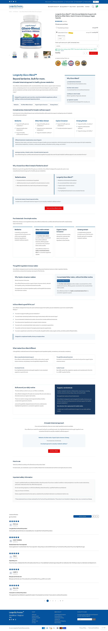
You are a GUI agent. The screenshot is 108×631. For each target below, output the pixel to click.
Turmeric (34, 619)
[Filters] (93, 516)
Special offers (80, 6)
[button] (58, 21)
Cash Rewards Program (60, 614)
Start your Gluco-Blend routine (54, 208)
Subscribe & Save (65, 32)
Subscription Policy (59, 617)
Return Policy (58, 622)
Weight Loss (35, 621)
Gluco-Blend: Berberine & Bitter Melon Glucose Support (31, 11)
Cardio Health (35, 616)
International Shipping (60, 621)
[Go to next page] (63, 601)
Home (10, 11)
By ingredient (63, 6)
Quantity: (57, 53)
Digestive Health (36, 617)
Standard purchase (63, 28)
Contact (87, 6)
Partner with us (88, 1)
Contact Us (57, 619)
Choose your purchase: (61, 24)
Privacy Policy (82, 628)
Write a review (82, 516)
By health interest (53, 6)
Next (51, 55)
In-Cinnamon (15, 11)
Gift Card (34, 614)
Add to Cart (93, 53)
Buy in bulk (73, 6)
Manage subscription (58, 1)
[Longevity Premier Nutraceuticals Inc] (16, 7)
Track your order (69, 1)
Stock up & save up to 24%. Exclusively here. (67, 42)
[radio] (56, 27)
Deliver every (61, 35)
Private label (78, 1)
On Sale (34, 622)
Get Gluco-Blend (54, 451)
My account (48, 1)
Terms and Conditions (93, 628)
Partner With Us (58, 616)
